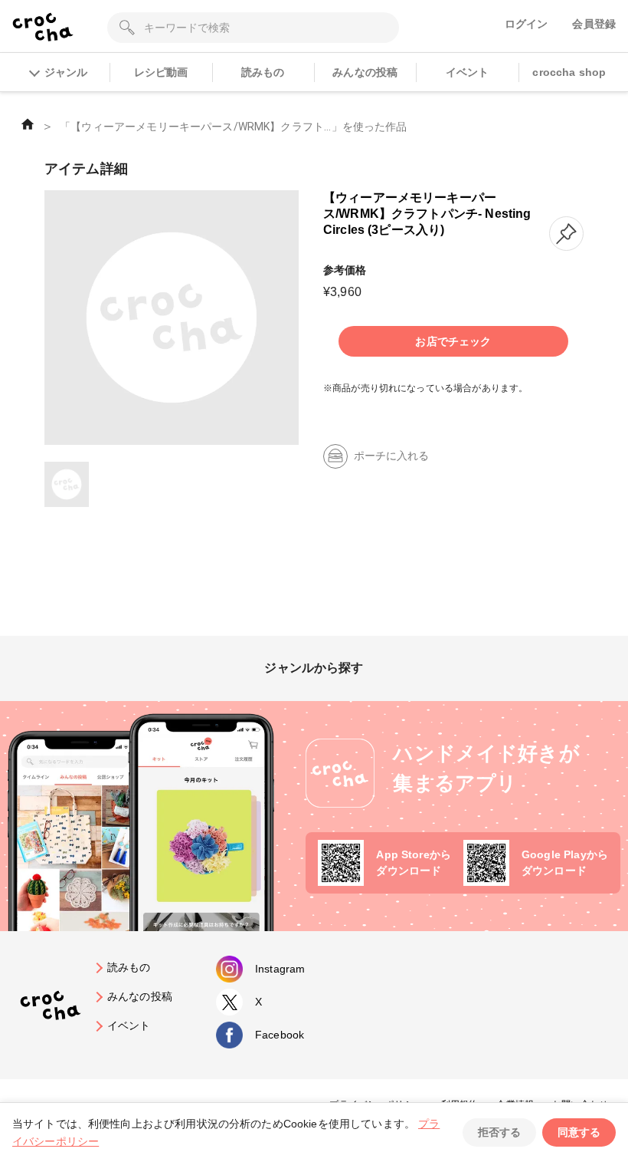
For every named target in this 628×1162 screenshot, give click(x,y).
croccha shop (569, 72)
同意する (579, 1132)
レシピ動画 (161, 72)
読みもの (263, 72)
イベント (467, 72)
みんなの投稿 (364, 72)
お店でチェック (453, 341)
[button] (566, 233)
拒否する (499, 1132)
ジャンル (65, 72)
